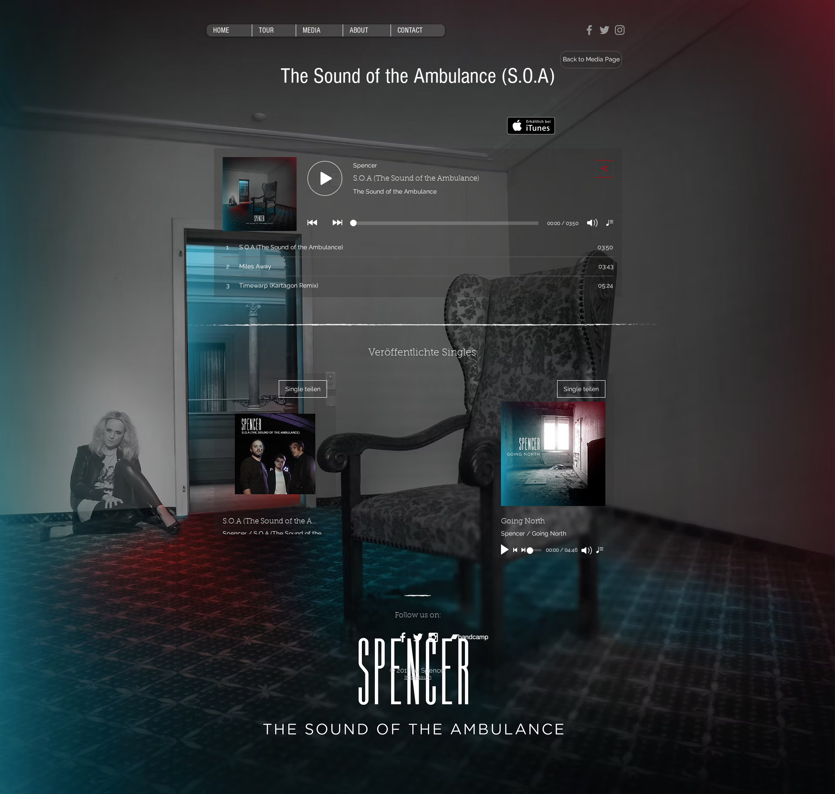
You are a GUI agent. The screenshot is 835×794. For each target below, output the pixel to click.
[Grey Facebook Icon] (589, 30)
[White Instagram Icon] (433, 637)
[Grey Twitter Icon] (604, 30)
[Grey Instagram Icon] (619, 30)
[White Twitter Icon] (417, 637)
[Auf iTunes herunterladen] (531, 125)
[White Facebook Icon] (402, 637)
